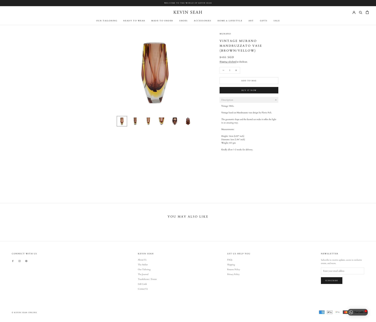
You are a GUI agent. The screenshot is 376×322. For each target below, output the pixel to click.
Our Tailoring (106, 20)
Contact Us (143, 288)
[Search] (360, 12)
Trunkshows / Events (147, 279)
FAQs (229, 259)
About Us (142, 259)
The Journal (143, 274)
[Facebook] (13, 261)
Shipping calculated (228, 61)
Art (251, 20)
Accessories (202, 20)
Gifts (263, 20)
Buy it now (249, 90)
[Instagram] (20, 261)
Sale (277, 20)
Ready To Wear (134, 20)
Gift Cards (142, 284)
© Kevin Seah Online (24, 312)
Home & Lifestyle (230, 20)
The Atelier (143, 264)
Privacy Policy (233, 274)
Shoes (183, 20)
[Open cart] (367, 12)
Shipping (231, 264)
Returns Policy (233, 269)
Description (227, 100)
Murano (225, 33)
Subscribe (331, 280)
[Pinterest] (26, 261)
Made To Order (162, 20)
